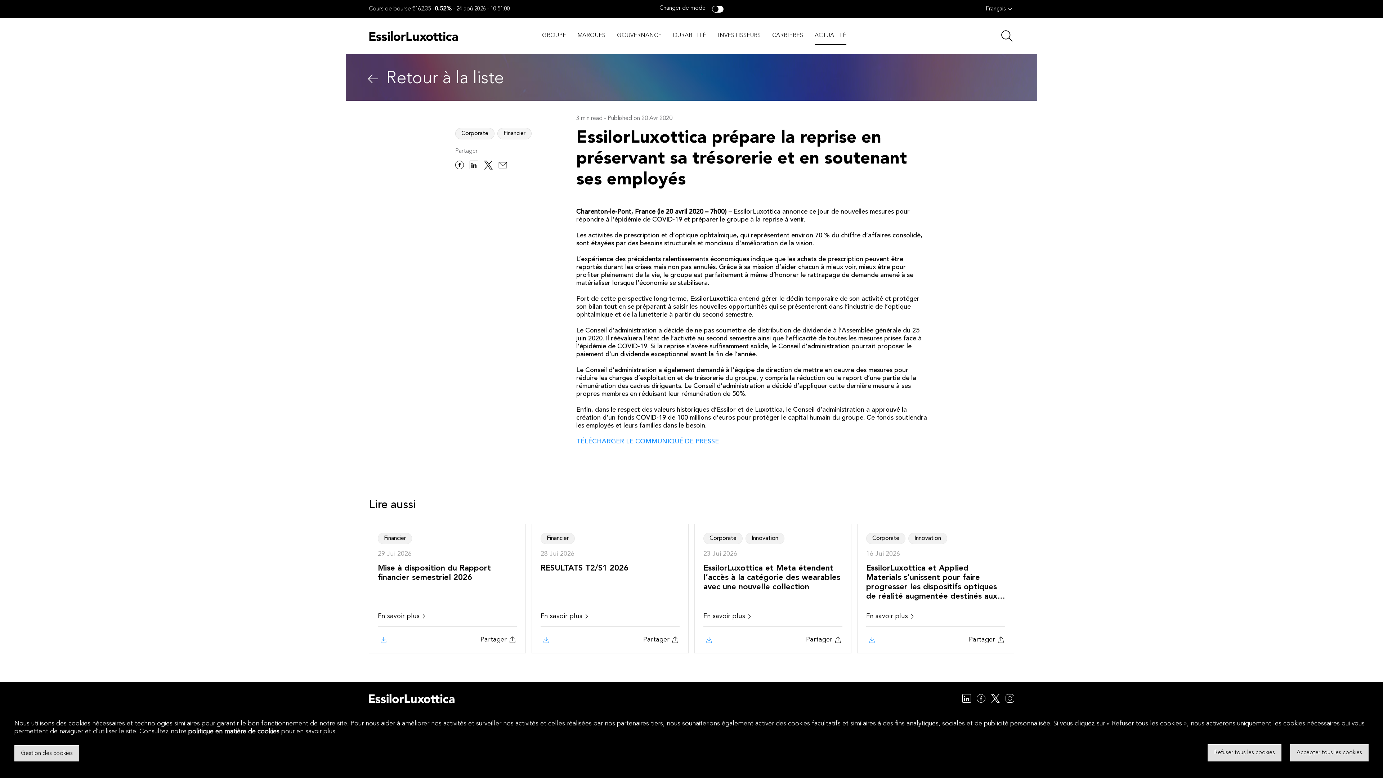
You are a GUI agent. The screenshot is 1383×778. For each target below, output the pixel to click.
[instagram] (1010, 699)
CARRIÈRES (787, 36)
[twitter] (488, 166)
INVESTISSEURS (739, 36)
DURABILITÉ (689, 36)
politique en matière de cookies (233, 731)
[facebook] (459, 166)
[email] (502, 166)
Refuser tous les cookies (1244, 753)
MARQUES (591, 36)
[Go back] (373, 79)
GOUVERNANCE (639, 36)
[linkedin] (474, 166)
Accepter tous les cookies (1329, 753)
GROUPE (554, 36)
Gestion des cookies (47, 753)
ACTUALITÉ (830, 36)
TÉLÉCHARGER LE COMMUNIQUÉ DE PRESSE (647, 441)
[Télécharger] (383, 640)
